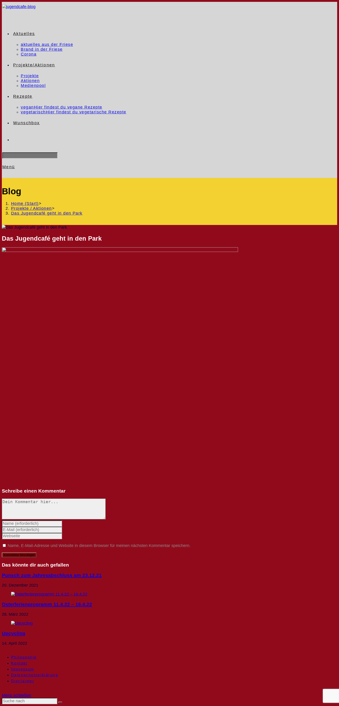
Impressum (22, 669)
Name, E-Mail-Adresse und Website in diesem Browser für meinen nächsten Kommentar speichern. (99, 545)
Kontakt (19, 663)
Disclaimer (22, 681)
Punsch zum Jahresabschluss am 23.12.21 (52, 575)
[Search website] (13, 139)
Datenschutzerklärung (34, 675)
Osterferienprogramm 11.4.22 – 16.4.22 (47, 604)
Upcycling (13, 633)
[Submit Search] (60, 702)
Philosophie (24, 657)
